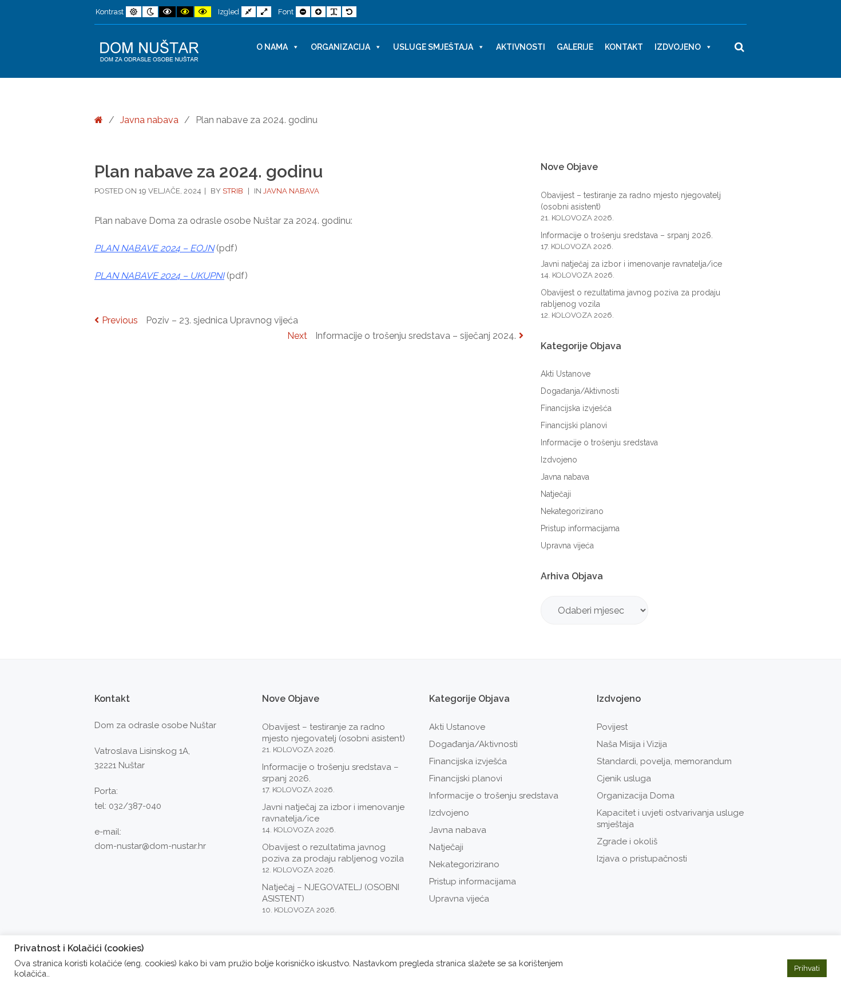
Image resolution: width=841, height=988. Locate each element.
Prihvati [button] (807, 968)
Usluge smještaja (433, 47)
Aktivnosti (520, 47)
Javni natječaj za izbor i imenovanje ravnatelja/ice (631, 263)
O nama (272, 47)
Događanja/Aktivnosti (580, 391)
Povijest (612, 727)
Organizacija (340, 47)
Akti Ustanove (565, 373)
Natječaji (556, 494)
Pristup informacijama (580, 528)
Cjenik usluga (624, 778)
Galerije (575, 47)
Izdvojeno (677, 47)
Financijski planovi (574, 425)
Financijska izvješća (576, 408)
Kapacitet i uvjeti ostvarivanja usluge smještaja (670, 818)
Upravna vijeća (567, 545)
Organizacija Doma (636, 796)
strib (234, 191)
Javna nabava (149, 119)
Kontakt (624, 47)
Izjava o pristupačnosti (642, 858)
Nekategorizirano (572, 511)
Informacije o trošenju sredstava (599, 442)
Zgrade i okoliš (627, 841)
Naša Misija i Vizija (632, 744)
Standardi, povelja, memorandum (664, 761)
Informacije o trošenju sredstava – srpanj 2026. (627, 235)
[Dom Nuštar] (149, 51)
